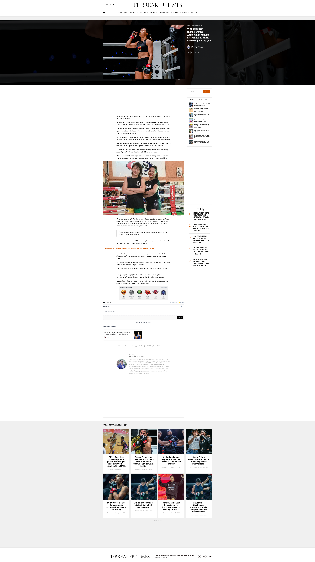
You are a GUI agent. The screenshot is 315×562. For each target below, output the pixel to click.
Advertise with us (165, 555)
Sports (193, 12)
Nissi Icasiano (196, 46)
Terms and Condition (189, 555)
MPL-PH (152, 12)
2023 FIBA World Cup (165, 12)
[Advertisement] (143, 100)
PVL (145, 12)
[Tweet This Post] (191, 52)
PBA (125, 12)
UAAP (132, 12)
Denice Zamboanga (130, 346)
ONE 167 (149, 346)
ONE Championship (181, 12)
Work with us (173, 555)
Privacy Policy (180, 555)
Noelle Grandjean (142, 346)
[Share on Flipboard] (195, 52)
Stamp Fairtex (157, 346)
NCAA (139, 12)
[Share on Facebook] (188, 52)
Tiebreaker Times (112, 469)
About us (157, 555)
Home (120, 12)
